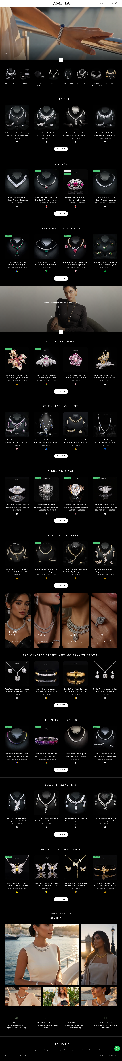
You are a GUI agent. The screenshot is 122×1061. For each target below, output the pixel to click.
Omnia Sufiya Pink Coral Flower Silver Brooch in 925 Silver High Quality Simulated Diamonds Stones (75, 376)
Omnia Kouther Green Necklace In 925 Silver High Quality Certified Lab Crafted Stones (46, 263)
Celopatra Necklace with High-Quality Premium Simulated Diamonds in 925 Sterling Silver (17, 199)
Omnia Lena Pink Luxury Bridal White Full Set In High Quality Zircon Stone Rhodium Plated (17, 441)
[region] (61, 309)
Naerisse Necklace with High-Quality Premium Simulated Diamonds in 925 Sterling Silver (105, 199)
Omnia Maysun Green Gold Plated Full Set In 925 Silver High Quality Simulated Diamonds (105, 263)
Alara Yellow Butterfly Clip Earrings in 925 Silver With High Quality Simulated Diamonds (46, 884)
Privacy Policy (68, 1050)
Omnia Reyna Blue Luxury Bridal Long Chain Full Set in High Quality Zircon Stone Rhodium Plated (105, 441)
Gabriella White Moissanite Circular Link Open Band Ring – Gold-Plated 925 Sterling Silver (76, 690)
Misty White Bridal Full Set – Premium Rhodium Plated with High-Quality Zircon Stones (75, 134)
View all (61, 149)
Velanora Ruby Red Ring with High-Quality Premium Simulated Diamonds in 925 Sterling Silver (76, 199)
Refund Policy (43, 1050)
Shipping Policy (55, 1050)
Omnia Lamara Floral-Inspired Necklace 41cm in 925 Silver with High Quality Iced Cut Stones (75, 755)
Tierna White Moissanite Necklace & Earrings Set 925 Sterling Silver (17, 690)
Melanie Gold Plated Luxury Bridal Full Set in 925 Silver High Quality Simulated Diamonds (46, 570)
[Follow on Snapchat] (25, 1055)
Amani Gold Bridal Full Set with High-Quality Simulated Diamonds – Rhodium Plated (76, 441)
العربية (101, 3)
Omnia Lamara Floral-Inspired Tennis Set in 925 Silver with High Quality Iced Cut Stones (105, 755)
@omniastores (61, 918)
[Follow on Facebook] (5, 1055)
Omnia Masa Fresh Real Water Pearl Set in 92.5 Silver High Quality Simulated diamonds (75, 263)
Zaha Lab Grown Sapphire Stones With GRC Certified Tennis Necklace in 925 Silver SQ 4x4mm (17, 755)
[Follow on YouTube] (15, 1055)
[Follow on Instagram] (10, 1055)
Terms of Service (81, 1050)
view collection (61, 319)
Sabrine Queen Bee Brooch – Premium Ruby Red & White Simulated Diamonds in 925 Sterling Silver (46, 376)
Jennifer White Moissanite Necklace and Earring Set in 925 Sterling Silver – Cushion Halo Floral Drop (105, 690)
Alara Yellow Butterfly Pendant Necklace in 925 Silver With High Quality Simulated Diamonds (17, 884)
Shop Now (45, 641)
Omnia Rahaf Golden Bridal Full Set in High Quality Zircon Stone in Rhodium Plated (105, 570)
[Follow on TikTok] (20, 1055)
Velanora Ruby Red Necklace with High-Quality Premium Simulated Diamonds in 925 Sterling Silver (46, 199)
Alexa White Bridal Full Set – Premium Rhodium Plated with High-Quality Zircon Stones (105, 134)
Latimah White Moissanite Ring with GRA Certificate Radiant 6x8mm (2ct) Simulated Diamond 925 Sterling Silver (17, 506)
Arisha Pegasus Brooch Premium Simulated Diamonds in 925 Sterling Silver (105, 376)
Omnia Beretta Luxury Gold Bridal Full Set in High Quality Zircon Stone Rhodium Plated (17, 570)
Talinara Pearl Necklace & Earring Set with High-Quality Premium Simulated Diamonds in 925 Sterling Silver (75, 820)
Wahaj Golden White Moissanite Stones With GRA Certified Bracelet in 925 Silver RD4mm (46, 690)
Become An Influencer (96, 1050)
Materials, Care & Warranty (27, 1050)
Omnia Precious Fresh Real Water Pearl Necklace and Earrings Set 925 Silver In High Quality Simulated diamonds (46, 820)
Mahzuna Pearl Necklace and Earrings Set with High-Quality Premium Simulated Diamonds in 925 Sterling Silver (17, 820)
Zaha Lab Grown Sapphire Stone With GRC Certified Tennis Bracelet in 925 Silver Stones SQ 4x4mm (46, 755)
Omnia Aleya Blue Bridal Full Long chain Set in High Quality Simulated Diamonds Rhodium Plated (46, 441)
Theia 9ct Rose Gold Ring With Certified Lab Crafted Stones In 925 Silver (76, 506)
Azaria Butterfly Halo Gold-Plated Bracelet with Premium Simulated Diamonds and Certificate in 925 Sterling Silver (105, 884)
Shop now (16, 641)
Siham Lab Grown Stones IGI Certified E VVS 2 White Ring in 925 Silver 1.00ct (46, 506)
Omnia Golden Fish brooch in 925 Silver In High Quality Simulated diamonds (17, 376)
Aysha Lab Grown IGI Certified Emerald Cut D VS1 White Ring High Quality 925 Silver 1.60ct (105, 506)
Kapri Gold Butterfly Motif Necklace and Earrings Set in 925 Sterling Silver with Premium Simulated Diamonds (75, 884)
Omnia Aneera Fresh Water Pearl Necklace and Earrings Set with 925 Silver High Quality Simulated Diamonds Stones (105, 820)
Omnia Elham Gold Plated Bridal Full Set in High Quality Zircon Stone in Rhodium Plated (75, 570)
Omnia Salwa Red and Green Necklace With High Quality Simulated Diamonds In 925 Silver (16, 263)
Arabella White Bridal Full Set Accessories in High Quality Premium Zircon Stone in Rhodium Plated (46, 134)
